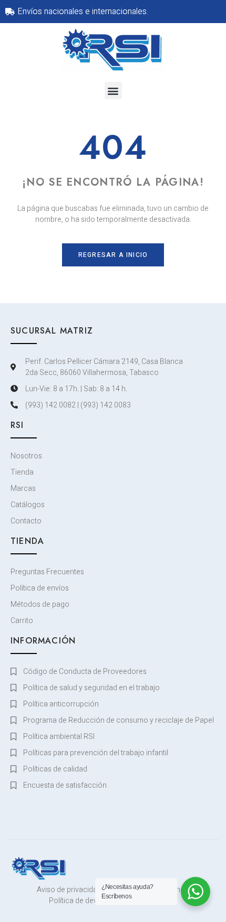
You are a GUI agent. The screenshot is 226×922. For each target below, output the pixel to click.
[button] (113, 90)
